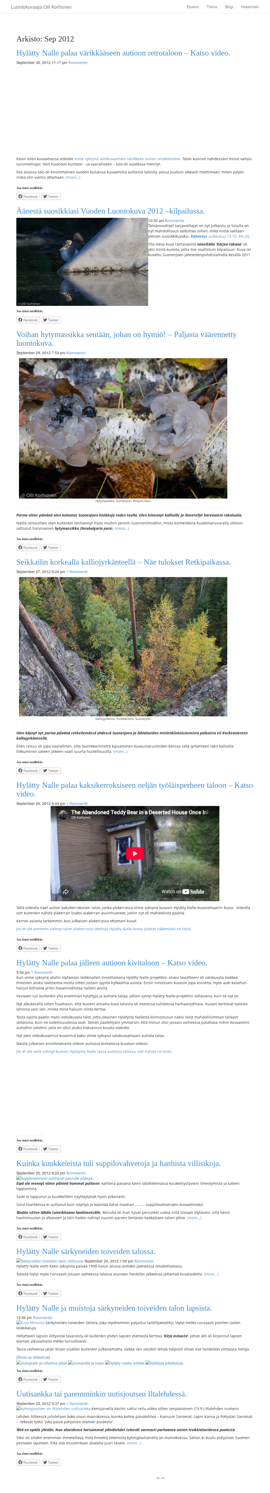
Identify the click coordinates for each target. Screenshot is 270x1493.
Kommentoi (78, 62)
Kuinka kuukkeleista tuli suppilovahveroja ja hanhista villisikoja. (118, 1163)
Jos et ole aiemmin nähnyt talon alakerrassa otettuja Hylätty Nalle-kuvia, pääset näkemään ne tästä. (104, 928)
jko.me (161, 1478)
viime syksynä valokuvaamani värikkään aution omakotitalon (127, 158)
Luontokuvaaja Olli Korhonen (41, 6)
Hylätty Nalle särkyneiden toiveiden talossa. (86, 1251)
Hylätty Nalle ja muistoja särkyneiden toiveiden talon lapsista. (114, 1307)
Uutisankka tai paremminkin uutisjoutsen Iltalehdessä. (101, 1393)
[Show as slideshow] (33, 1357)
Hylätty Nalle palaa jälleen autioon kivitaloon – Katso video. (112, 962)
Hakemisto (250, 6)
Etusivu (193, 6)
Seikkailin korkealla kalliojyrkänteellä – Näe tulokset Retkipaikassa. (123, 561)
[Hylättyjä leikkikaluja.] (165, 1362)
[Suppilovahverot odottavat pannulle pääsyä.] (135, 1178)
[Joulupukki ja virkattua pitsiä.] (42, 1362)
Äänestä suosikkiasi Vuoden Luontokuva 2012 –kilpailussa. (110, 210)
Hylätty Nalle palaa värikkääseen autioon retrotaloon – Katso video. (123, 52)
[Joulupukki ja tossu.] (86, 1362)
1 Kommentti (77, 571)
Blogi (229, 6)
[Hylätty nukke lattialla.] (125, 1362)
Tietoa (212, 6)
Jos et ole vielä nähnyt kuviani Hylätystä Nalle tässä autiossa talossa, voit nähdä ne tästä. (94, 1051)
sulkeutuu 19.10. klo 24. (220, 236)
